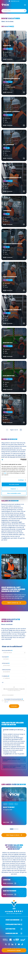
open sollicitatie (19, 596)
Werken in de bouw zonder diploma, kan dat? (12, 766)
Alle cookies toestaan (14, 484)
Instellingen (21, 480)
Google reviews (18, 913)
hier (5, 473)
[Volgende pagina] (20, 429)
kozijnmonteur (5, 522)
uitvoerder (12, 529)
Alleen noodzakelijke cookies (14, 493)
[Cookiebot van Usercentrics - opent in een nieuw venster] (20, 459)
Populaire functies (13, 924)
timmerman (21, 457)
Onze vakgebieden (12, 920)
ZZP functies (10, 929)
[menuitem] (14, 10)
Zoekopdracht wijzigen (14, 950)
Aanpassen (13, 488)
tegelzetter (4, 520)
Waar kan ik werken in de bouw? (11, 760)
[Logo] (5, 4)
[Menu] (25, 5)
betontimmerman (14, 520)
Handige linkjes (12, 933)
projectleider (21, 529)
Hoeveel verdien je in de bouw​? (13, 730)
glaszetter (15, 522)
